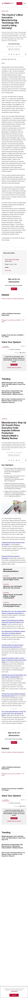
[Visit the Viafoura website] (23, 352)
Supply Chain (5, 11)
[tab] (6, 346)
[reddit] (16, 54)
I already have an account (14, 367)
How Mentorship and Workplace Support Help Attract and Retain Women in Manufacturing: (13, 633)
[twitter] (14, 54)
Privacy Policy (14, 991)
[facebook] (9, 54)
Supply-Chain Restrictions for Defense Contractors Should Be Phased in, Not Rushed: (13, 622)
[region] (14, 349)
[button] (3, 3)
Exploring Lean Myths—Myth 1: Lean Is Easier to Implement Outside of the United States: (14, 660)
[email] (19, 54)
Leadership (4, 418)
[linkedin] (11, 54)
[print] (25, 54)
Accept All (14, 995)
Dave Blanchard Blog (14, 43)
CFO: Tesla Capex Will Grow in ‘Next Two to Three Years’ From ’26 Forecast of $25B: (14, 713)
